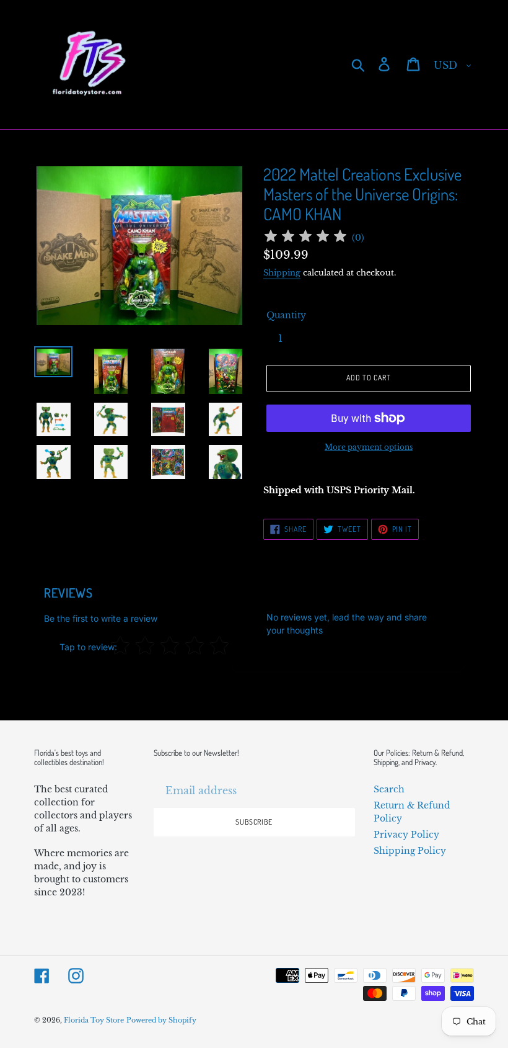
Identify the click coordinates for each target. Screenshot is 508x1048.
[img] (305, 238)
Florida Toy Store (94, 1020)
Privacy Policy (406, 834)
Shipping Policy (410, 850)
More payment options (369, 447)
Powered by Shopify (161, 1020)
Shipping (281, 272)
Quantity (286, 315)
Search (389, 789)
